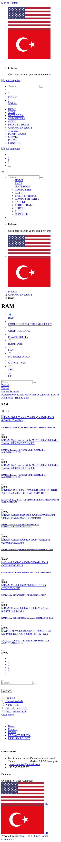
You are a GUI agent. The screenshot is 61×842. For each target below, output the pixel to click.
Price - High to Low (16, 711)
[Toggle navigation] (9, 166)
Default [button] (5, 385)
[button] (10, 391)
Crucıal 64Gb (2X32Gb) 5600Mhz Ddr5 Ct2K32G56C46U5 (26, 572)
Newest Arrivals (14, 701)
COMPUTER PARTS (20, 294)
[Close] (2, 171)
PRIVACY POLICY (19, 735)
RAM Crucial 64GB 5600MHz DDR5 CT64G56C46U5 (23, 595)
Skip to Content (9, 2)
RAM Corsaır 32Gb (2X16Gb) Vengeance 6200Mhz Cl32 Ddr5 (27, 550)
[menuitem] (29, 28)
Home (11, 726)
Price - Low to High (16, 708)
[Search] (41, 87)
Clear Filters (7, 714)
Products (12, 291)
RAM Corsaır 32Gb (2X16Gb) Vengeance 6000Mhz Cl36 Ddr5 (27, 618)
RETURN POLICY (19, 738)
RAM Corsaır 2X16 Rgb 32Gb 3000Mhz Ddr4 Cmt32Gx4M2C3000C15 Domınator (20, 526)
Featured (10, 697)
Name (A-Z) (12, 704)
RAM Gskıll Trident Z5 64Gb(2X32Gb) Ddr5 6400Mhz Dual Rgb (28, 427)
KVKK (12, 732)
